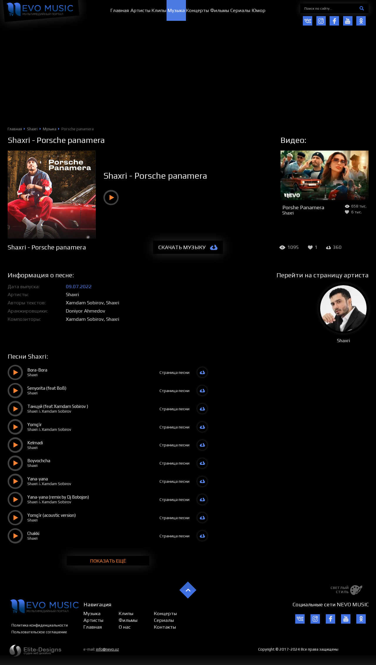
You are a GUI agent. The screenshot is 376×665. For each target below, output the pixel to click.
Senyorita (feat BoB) (46, 388)
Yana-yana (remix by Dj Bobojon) (58, 496)
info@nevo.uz (107, 649)
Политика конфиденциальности (39, 625)
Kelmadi (35, 442)
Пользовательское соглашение (39, 632)
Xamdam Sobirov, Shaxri (92, 303)
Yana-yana (37, 478)
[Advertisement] (188, 82)
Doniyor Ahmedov (85, 311)
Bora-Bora (37, 369)
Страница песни (174, 372)
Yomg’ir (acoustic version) (51, 515)
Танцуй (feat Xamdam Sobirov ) (57, 406)
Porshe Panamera (303, 207)
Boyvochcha (38, 460)
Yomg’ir (34, 424)
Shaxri (19, 140)
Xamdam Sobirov (56, 411)
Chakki (33, 533)
